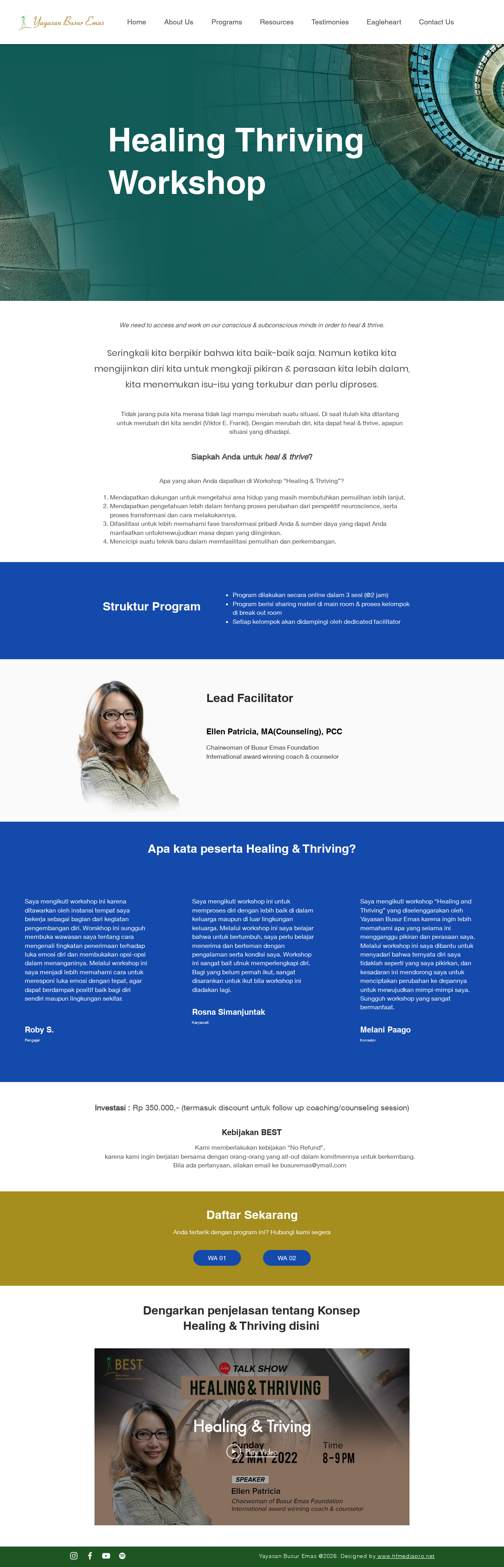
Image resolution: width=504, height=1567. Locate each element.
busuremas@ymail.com (313, 1165)
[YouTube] (106, 1556)
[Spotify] (122, 1556)
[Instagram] (74, 1556)
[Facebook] (90, 1556)
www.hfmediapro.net (405, 1556)
